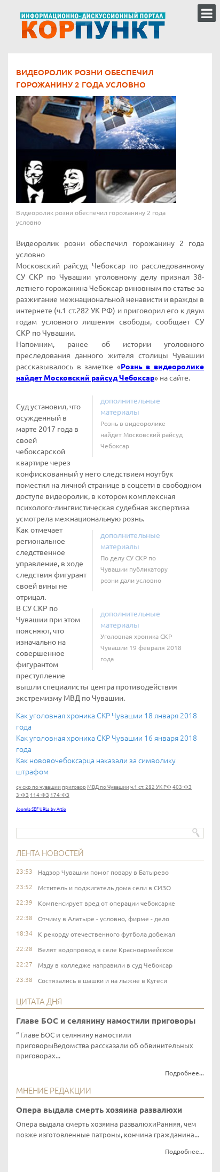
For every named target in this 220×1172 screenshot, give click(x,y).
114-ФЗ (39, 795)
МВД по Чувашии (108, 787)
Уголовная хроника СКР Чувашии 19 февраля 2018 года (141, 647)
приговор (74, 787)
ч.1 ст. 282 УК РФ (150, 787)
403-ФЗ (182, 787)
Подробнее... (184, 1073)
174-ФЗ (59, 795)
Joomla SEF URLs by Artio (41, 809)
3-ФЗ (22, 795)
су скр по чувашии (38, 787)
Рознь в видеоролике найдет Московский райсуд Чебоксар (141, 434)
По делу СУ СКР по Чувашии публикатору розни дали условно (134, 569)
